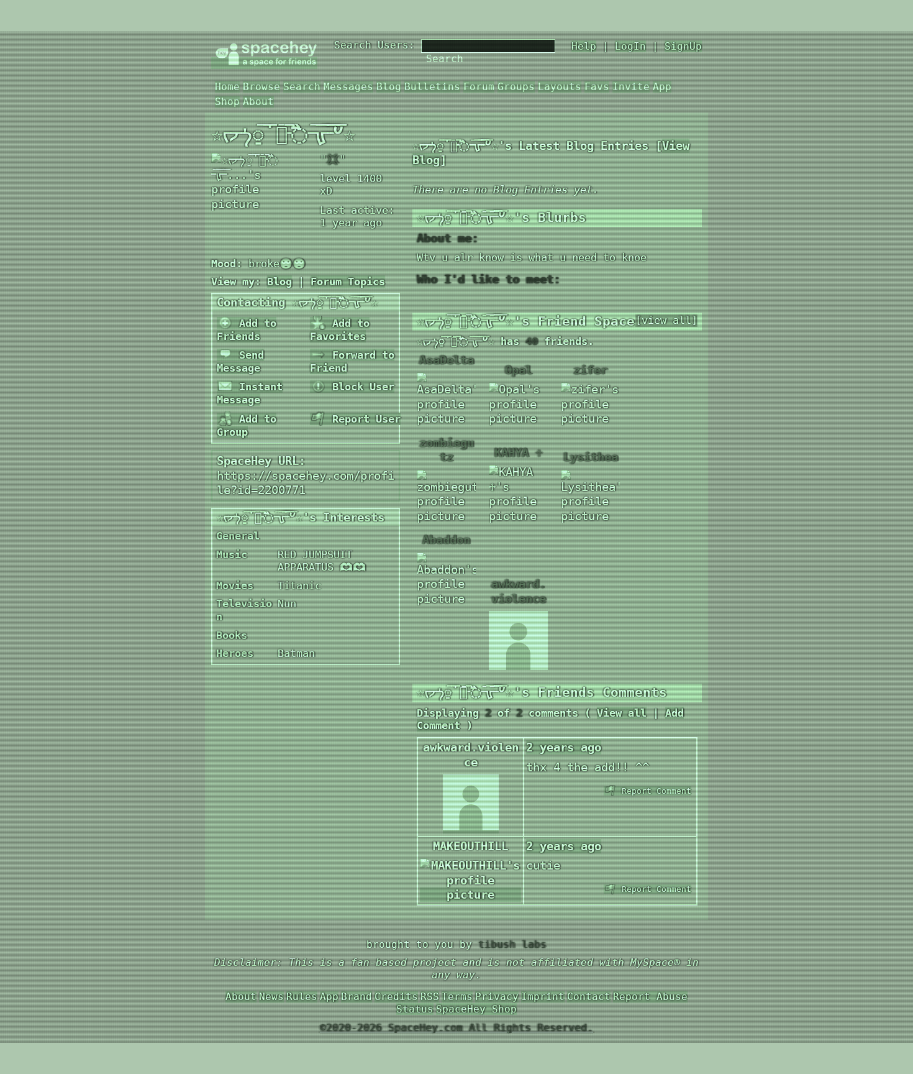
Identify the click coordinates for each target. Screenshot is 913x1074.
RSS (429, 997)
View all (622, 713)
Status (415, 1009)
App (662, 87)
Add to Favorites (340, 329)
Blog (388, 87)
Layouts (559, 87)
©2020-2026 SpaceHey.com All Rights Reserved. (456, 1028)
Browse (261, 87)
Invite (631, 87)
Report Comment (654, 791)
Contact (589, 997)
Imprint (543, 997)
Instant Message (250, 393)
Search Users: (374, 45)
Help (583, 46)
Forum (478, 87)
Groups (516, 87)
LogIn (630, 46)
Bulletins (432, 87)
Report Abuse (650, 997)
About (258, 102)
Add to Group (246, 425)
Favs (596, 87)
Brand (356, 997)
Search (444, 59)
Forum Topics (348, 281)
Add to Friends (246, 329)
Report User (363, 419)
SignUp (683, 46)
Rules (301, 997)
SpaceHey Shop (476, 1009)
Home (227, 87)
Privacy (497, 997)
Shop (227, 102)
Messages (348, 87)
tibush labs (512, 944)
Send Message (240, 361)
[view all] (666, 320)
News (271, 997)
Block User (360, 386)
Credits (396, 997)
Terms (457, 997)
